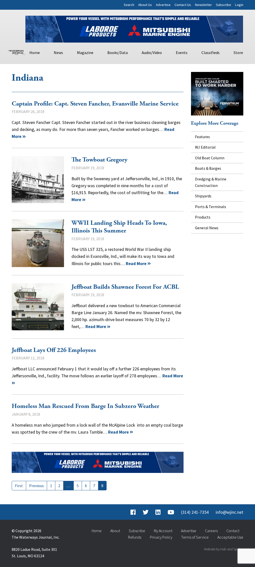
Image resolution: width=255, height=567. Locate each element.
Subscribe (223, 4)
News (58, 52)
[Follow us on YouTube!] (171, 512)
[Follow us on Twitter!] (145, 512)
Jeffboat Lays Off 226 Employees (54, 350)
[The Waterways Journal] (16, 51)
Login (239, 4)
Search (129, 4)
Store (238, 52)
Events (182, 52)
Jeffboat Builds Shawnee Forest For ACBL (38, 306)
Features (202, 136)
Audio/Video (152, 52)
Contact (232, 530)
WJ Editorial (205, 147)
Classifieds (210, 52)
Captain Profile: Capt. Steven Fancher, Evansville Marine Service (95, 104)
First (19, 485)
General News (206, 227)
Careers (211, 530)
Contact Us (183, 4)
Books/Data (117, 52)
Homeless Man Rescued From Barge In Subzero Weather (85, 406)
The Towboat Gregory (38, 179)
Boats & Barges (208, 168)
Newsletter (203, 4)
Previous (36, 485)
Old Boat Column (209, 157)
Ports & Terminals (210, 206)
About (115, 530)
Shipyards (203, 195)
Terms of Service (195, 537)
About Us (145, 4)
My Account (163, 530)
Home (34, 52)
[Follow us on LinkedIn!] (158, 512)
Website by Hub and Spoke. (223, 549)
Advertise (163, 4)
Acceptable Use (230, 537)
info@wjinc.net (229, 512)
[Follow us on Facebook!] (133, 512)
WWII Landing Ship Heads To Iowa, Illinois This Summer (38, 243)
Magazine (85, 52)
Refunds (134, 537)
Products (202, 217)
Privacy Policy (161, 537)
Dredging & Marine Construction (210, 182)
